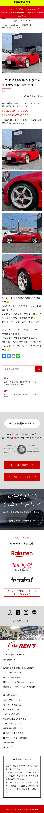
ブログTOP (14, 25)
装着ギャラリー (12, 709)
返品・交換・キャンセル (14, 700)
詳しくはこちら (22, 4)
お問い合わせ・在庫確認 (16, 737)
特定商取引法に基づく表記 (15, 718)
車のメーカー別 (7, 27)
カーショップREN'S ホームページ (22, 591)
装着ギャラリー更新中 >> (22, 520)
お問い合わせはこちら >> (22, 476)
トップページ (11, 747)
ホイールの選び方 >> (21, 464)
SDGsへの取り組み (11, 714)
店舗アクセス (18, 728)
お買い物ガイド (12, 695)
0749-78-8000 (18, 110)
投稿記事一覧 (26, 25)
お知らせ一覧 (9, 742)
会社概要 (7, 728)
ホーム (4, 25)
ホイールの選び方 (13, 704)
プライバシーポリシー (13, 723)
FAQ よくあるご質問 (14, 733)
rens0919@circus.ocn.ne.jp (22, 682)
